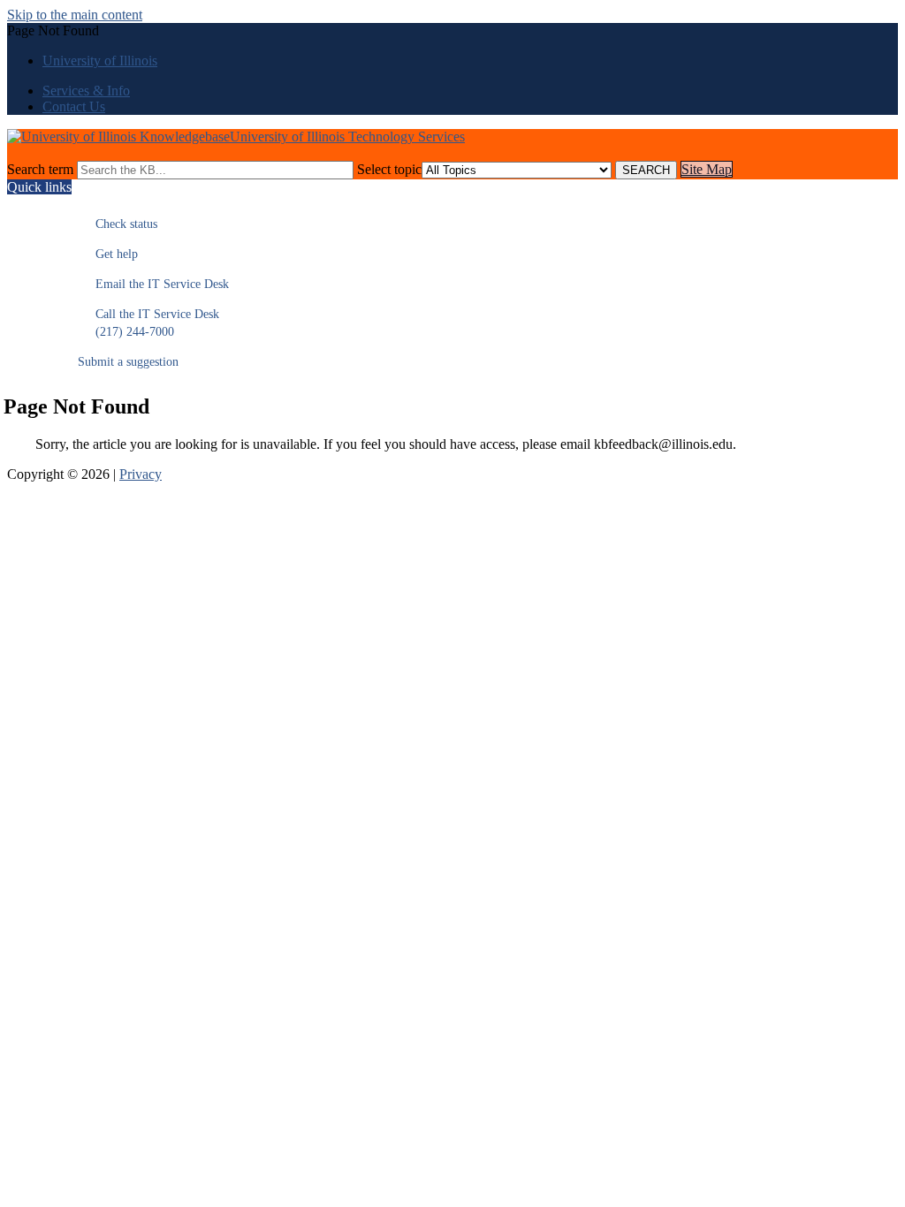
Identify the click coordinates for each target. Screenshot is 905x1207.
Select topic (389, 169)
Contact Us (73, 106)
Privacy (140, 474)
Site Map (706, 169)
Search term (40, 169)
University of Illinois (99, 60)
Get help (108, 254)
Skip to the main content (74, 14)
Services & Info (86, 90)
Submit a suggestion (128, 361)
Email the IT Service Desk (153, 284)
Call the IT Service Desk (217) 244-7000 (148, 322)
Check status (117, 224)
